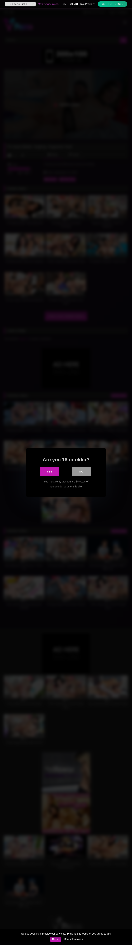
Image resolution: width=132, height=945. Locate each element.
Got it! (55, 939)
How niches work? (48, 3)
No (81, 471)
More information (73, 939)
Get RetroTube (112, 4)
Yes (49, 471)
